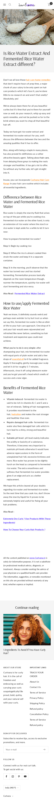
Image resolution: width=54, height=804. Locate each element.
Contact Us (35, 687)
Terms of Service (38, 692)
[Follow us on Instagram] (13, 776)
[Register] (44, 749)
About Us (34, 681)
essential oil (18, 359)
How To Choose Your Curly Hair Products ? (24, 529)
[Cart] (49, 4)
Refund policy (36, 708)
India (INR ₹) (10, 788)
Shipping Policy (37, 703)
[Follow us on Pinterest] (19, 776)
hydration (16, 414)
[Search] (10, 4)
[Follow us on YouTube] (25, 776)
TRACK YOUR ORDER (36, 674)
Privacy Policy (36, 698)
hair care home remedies (38, 79)
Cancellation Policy (39, 714)
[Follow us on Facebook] (6, 776)
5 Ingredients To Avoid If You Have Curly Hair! (24, 651)
